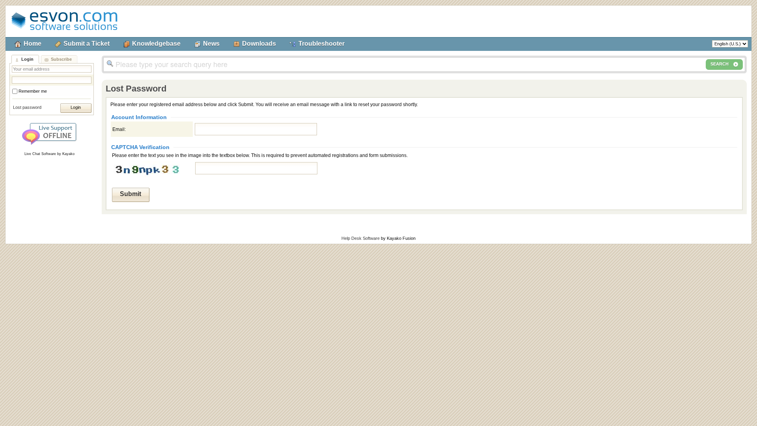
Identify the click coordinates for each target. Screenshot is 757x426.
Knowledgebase (156, 43)
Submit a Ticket (86, 43)
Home (32, 43)
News (211, 43)
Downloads (259, 43)
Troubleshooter (321, 43)
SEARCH (719, 64)
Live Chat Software (40, 154)
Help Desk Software (360, 238)
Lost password (27, 107)
